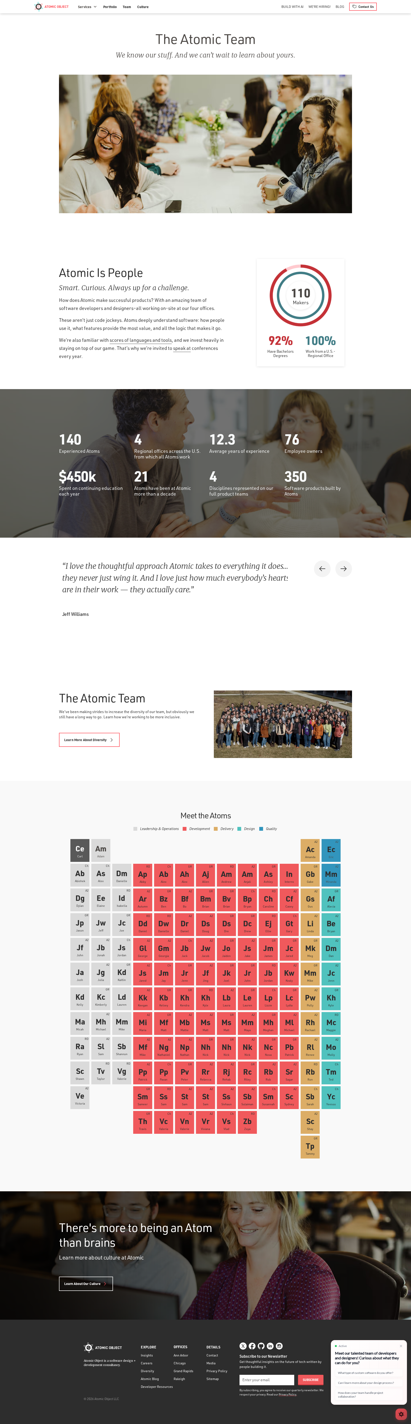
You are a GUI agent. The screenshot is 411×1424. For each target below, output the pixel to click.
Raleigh (179, 1379)
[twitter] (243, 1346)
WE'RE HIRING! (319, 7)
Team (127, 7)
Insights (147, 1355)
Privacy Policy (216, 1371)
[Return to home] (103, 1347)
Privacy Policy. (288, 1394)
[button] (87, 6)
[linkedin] (270, 1346)
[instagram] (279, 1346)
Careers (146, 1363)
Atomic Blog (150, 1379)
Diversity (147, 1371)
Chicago (180, 1363)
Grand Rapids (183, 1371)
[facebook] (252, 1346)
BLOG (340, 7)
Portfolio (110, 7)
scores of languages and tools (141, 340)
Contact (212, 1355)
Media (210, 1363)
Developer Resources (157, 1387)
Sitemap (212, 1379)
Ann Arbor (181, 1355)
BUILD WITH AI (292, 7)
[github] (261, 1346)
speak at (182, 348)
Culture (143, 7)
